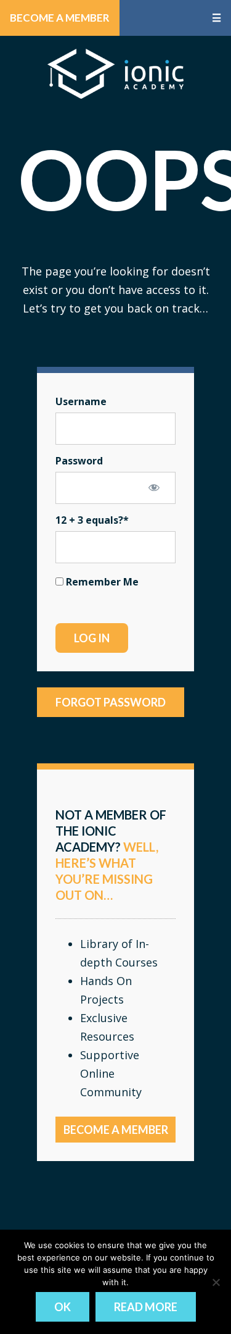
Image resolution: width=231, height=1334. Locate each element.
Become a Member (60, 17)
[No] (215, 1282)
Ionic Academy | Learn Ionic (115, 73)
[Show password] (154, 487)
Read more (145, 1307)
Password (79, 461)
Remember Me (101, 582)
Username (81, 401)
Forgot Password (110, 702)
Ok (62, 1307)
